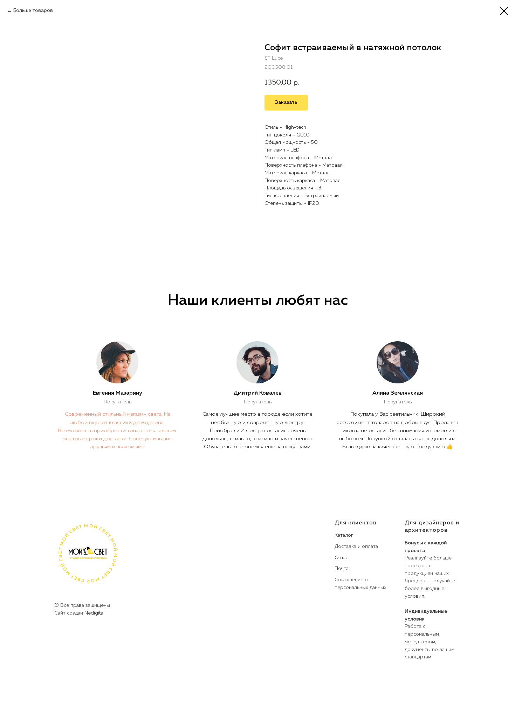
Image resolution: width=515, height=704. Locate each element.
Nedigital (94, 613)
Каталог (344, 535)
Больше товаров (33, 10)
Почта (342, 568)
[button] (286, 102)
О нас (341, 557)
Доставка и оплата (356, 546)
